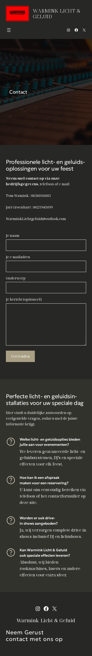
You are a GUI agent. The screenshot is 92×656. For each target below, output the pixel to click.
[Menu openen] (9, 30)
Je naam (12, 235)
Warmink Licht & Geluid (56, 13)
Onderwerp (16, 278)
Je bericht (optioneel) (24, 299)
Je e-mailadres (18, 257)
